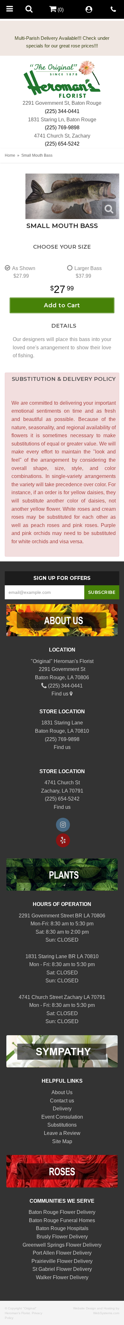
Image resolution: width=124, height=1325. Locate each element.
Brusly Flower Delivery (62, 1236)
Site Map (62, 1141)
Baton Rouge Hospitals (62, 1228)
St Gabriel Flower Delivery (62, 1269)
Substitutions (62, 1125)
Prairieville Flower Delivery (62, 1261)
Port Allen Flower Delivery (62, 1253)
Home (10, 155)
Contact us (62, 1100)
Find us (61, 693)
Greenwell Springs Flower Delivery (62, 1245)
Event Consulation (62, 1117)
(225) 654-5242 (62, 143)
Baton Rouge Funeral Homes (62, 1220)
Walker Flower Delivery (62, 1277)
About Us (62, 1092)
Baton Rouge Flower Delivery (62, 1212)
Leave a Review (62, 1133)
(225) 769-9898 (62, 127)
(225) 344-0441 (62, 111)
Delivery (62, 1108)
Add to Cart (62, 305)
